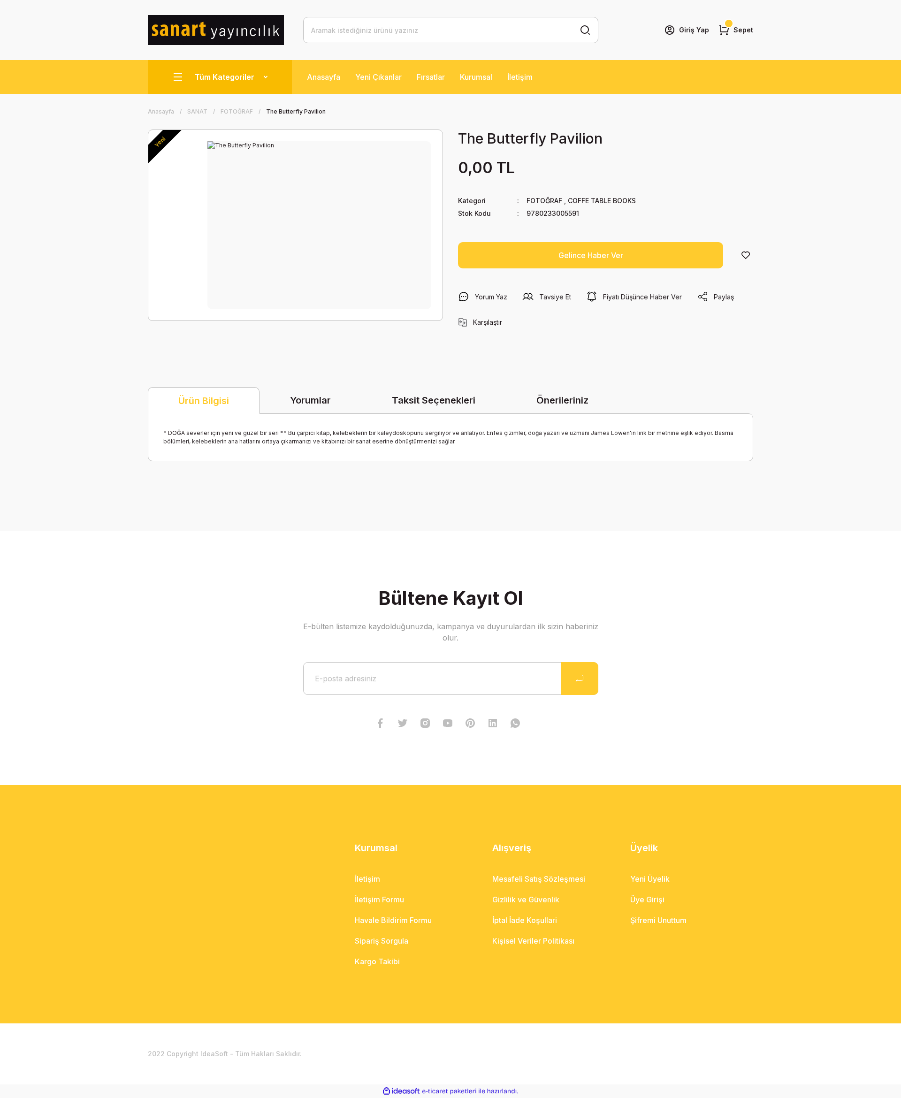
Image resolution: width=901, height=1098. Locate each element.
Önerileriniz (562, 400)
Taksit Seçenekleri (433, 400)
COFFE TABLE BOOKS (602, 201)
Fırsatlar (431, 77)
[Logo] (216, 30)
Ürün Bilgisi (203, 400)
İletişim (520, 77)
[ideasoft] (401, 1091)
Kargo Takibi (377, 961)
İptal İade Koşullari (524, 920)
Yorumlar (310, 400)
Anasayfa (323, 77)
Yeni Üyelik (650, 879)
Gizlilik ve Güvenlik (525, 899)
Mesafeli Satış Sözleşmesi (538, 879)
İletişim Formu (379, 899)
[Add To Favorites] (745, 255)
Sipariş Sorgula (381, 941)
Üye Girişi (647, 899)
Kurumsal (476, 77)
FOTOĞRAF (544, 201)
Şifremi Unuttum (658, 920)
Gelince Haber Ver (590, 255)
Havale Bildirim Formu (393, 920)
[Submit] (579, 678)
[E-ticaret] (449, 1091)
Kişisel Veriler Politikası (533, 941)
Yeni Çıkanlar (378, 77)
